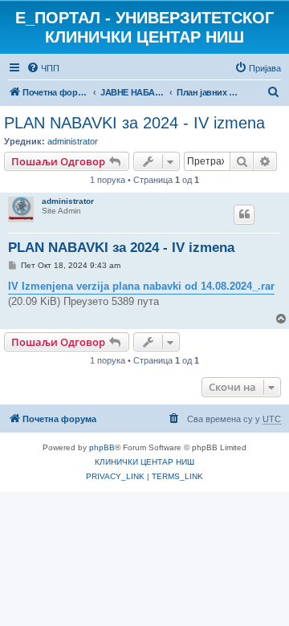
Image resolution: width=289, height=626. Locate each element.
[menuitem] (42, 68)
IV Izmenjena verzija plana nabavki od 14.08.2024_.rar (141, 286)
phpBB (102, 447)
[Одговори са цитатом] (244, 214)
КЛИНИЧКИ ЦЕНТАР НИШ (144, 461)
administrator (72, 141)
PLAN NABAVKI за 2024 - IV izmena (134, 123)
